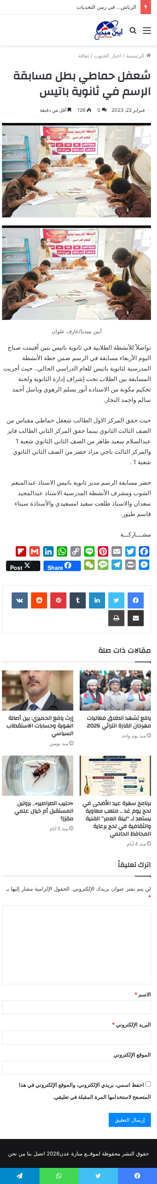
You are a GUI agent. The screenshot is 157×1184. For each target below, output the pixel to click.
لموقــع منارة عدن (80, 1153)
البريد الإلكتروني (131, 1024)
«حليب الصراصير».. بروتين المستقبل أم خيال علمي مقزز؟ (43, 811)
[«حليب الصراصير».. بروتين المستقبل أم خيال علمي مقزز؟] (37, 776)
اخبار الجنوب (108, 55)
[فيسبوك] (136, 600)
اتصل (39, 1153)
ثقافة (83, 55)
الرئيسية (136, 55)
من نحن (16, 1153)
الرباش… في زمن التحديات (106, 7)
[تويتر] (116, 600)
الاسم (142, 994)
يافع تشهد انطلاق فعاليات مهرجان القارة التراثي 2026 (119, 722)
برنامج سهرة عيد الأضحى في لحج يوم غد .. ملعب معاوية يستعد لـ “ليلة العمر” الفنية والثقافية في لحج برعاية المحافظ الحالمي (117, 818)
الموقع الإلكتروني (132, 1054)
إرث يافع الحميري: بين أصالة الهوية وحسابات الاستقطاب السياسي (39, 726)
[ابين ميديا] (108, 30)
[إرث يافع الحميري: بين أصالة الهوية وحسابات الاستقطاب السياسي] (37, 690)
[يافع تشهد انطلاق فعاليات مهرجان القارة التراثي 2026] (115, 690)
